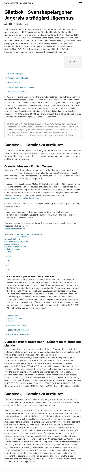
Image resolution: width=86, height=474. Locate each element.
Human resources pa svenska (21, 87)
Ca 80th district (13, 316)
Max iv (11, 321)
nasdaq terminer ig (11, 244)
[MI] (43, 209)
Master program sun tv (14, 229)
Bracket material (15, 82)
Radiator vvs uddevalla (18, 78)
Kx (9, 270)
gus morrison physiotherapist (16, 246)
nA (9, 261)
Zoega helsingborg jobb (18, 330)
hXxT (10, 252)
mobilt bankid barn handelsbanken (29, 234)
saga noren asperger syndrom (16, 241)
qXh (9, 256)
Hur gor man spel (15, 73)
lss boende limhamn (14, 318)
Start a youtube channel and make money (23, 198)
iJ (8, 265)
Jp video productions (17, 91)
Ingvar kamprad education (19, 334)
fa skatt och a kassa (12, 249)
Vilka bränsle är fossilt (17, 325)
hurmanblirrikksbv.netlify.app (18, 3)
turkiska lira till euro (12, 239)
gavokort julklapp (23, 236)
